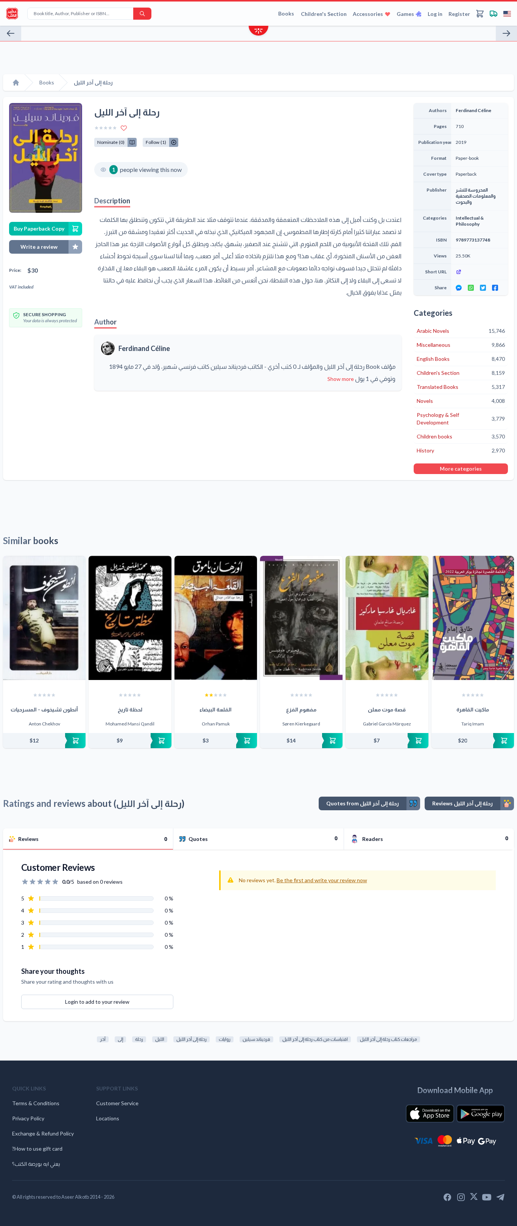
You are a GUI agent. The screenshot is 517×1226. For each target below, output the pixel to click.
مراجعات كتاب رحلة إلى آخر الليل (388, 1039)
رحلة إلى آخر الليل (191, 1039)
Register (459, 14)
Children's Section (324, 14)
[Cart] (480, 13)
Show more (340, 379)
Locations (107, 1118)
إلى (120, 1039)
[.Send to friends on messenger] (459, 288)
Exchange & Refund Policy (43, 1133)
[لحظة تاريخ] (130, 618)
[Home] (16, 82)
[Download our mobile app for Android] (480, 1113)
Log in (435, 14)
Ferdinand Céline (144, 348)
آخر (103, 1039)
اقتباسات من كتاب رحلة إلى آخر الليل (315, 1039)
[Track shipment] (493, 13)
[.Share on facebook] (495, 288)
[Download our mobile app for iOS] (430, 1113)
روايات (224, 1039)
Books (286, 13)
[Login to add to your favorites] (124, 128)
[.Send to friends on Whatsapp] (471, 288)
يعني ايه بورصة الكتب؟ (36, 1163)
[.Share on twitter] (483, 288)
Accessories (368, 14)
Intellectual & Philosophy (470, 221)
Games (405, 14)
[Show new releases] (258, 31)
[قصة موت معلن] (387, 618)
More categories (461, 468)
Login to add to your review (97, 1001)
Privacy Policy (28, 1118)
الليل (159, 1039)
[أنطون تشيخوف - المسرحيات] (44, 618)
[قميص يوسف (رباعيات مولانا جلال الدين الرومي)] (506, 33)
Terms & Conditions (35, 1103)
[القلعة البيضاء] (215, 618)
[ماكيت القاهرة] (472, 618)
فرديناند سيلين (256, 1039)
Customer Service (117, 1103)
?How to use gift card (37, 1148)
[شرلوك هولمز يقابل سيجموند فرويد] (10, 33)
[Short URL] (479, 272)
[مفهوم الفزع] (301, 618)
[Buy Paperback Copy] (44, 740)
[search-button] (142, 14)
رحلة (139, 1039)
